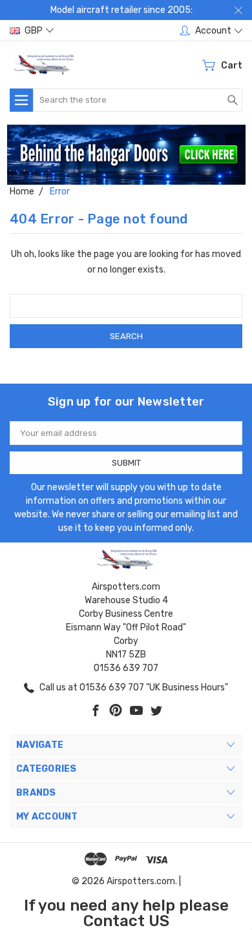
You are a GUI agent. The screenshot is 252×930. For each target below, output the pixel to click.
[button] (126, 155)
